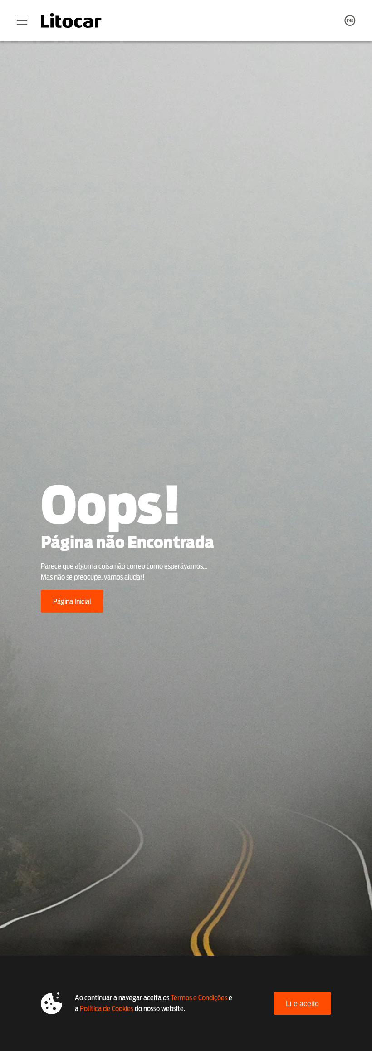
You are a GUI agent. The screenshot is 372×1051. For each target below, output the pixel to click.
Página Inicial (72, 601)
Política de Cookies (106, 1008)
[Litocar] (71, 20)
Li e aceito (302, 1003)
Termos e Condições (199, 997)
